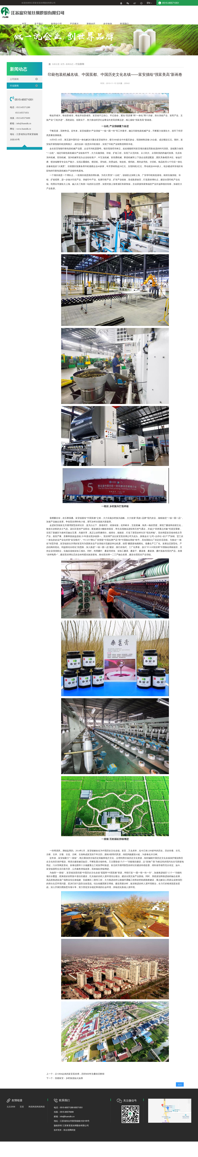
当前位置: (56, 64)
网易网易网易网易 (37, 1106)
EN (148, 2)
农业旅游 (107, 23)
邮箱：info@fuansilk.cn (64, 1116)
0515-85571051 (170, 2)
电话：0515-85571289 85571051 (68, 1107)
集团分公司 (56, 23)
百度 (22, 1106)
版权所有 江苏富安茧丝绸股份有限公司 (71, 1125)
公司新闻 (14, 79)
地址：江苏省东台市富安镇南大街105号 (71, 1120)
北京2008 (11, 1106)
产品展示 (74, 23)
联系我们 (124, 23)
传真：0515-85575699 (64, 1111)
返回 (180, 1084)
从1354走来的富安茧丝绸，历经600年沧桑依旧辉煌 (79, 1073)
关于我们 (38, 23)
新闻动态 (91, 23)
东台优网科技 (69, 1129)
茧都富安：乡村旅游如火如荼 (69, 1078)
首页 (24, 23)
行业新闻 (14, 85)
